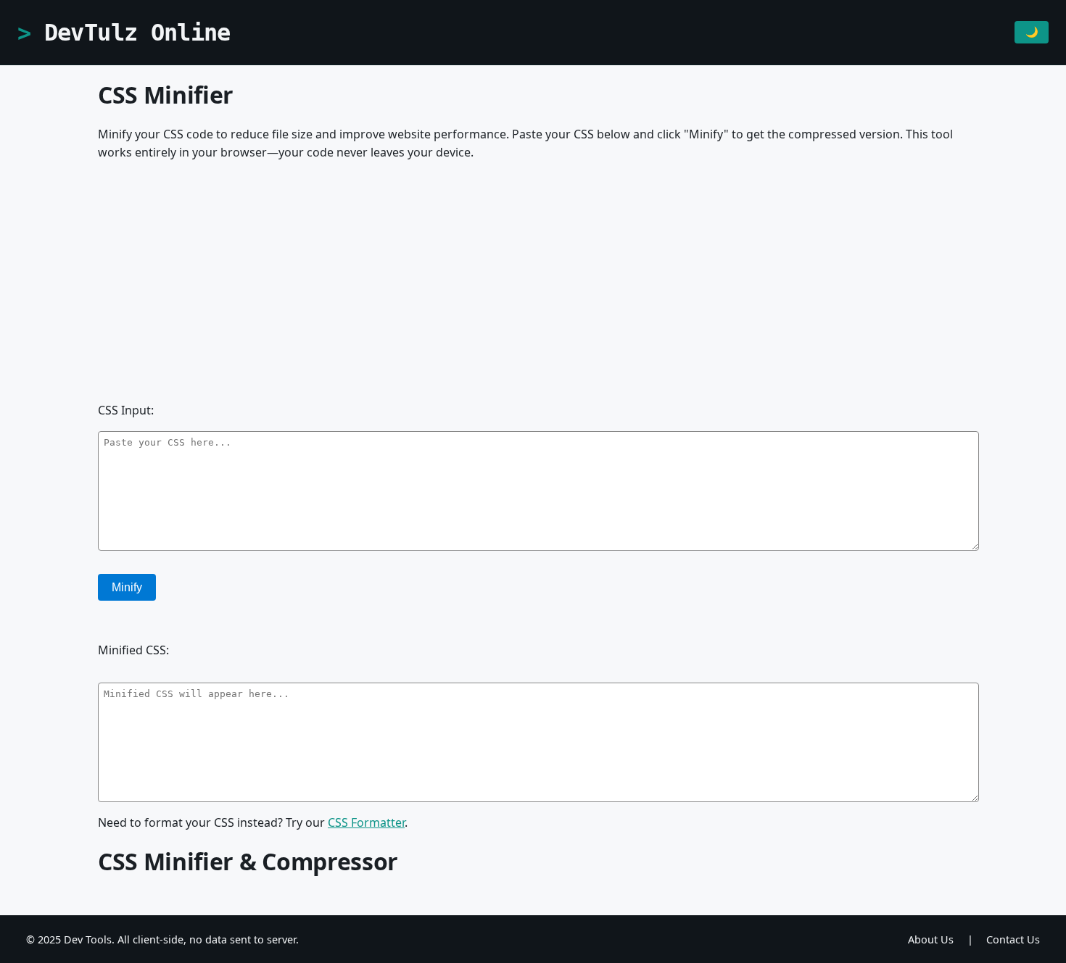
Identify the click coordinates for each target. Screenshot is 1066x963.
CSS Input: (126, 410)
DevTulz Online (137, 32)
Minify (127, 587)
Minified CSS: (133, 650)
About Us (931, 939)
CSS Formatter (366, 822)
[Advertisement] (533, 288)
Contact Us (1013, 939)
